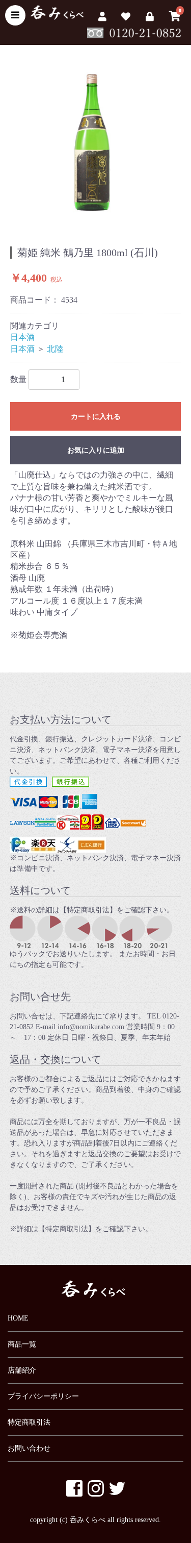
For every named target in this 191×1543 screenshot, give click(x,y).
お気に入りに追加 (95, 450)
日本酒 (22, 337)
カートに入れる (96, 416)
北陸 (55, 348)
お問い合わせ (29, 1448)
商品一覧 (22, 1344)
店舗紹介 (22, 1370)
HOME (18, 1318)
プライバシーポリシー (43, 1396)
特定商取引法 (29, 1422)
